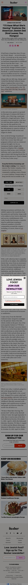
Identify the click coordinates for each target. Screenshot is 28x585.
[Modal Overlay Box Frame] (14, 292)
